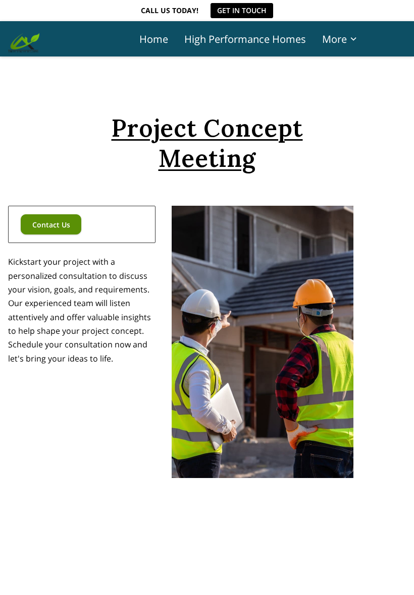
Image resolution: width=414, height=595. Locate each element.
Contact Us (51, 224)
